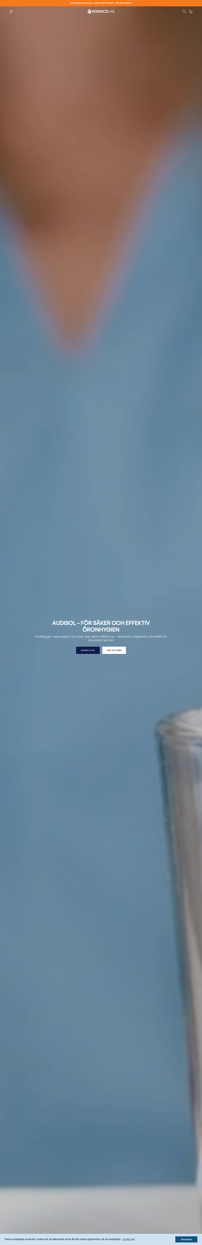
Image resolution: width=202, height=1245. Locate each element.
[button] (184, 11)
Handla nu (88, 650)
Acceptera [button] (186, 1239)
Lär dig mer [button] (128, 1239)
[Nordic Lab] (101, 11)
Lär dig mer (114, 650)
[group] (101, 3)
